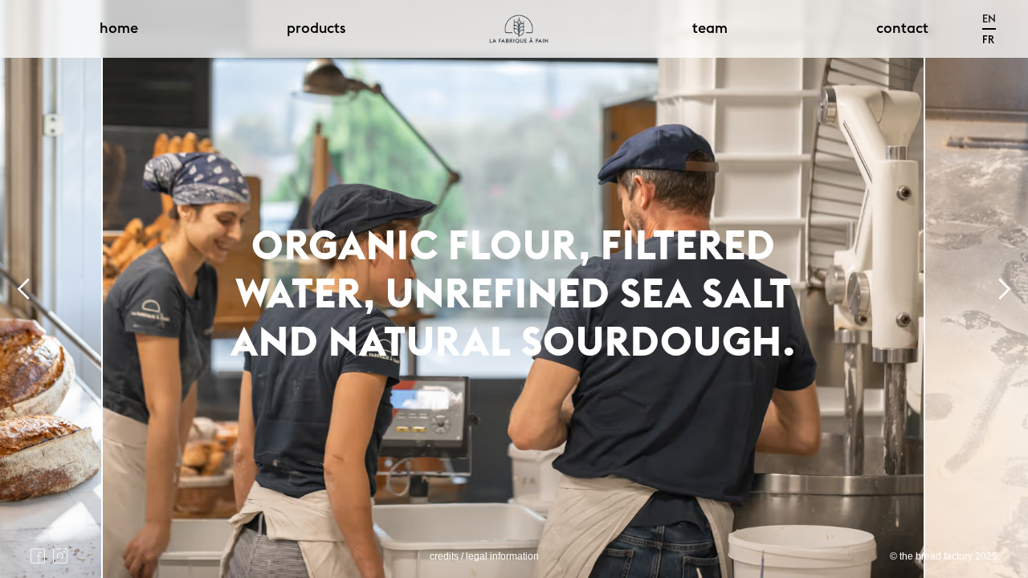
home (119, 28)
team (710, 28)
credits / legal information (484, 556)
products (316, 28)
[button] (989, 19)
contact (902, 28)
